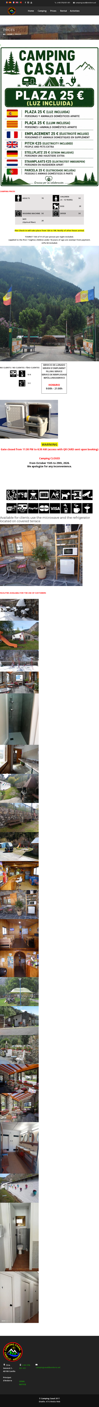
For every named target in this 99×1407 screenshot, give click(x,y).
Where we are (35, 19)
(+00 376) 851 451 (63, 3)
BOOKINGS (63, 19)
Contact (50, 19)
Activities (75, 10)
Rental (63, 10)
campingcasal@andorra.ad (86, 3)
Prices (53, 10)
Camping (42, 10)
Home (31, 10)
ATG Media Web (53, 1401)
